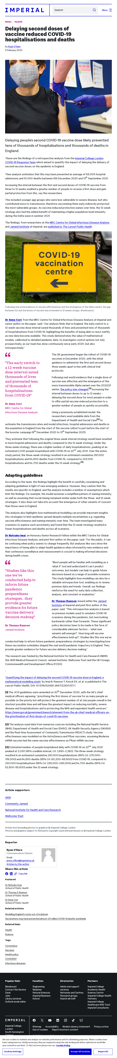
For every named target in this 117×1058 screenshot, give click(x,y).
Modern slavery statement (76, 1026)
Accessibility (51, 1026)
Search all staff (67, 998)
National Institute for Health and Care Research (33, 810)
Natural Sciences (41, 992)
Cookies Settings (12, 1051)
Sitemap (37, 1026)
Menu (105, 10)
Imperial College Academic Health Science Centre (96, 989)
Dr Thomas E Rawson (16, 892)
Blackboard (10, 986)
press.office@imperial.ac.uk (20, 860)
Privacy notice (101, 1026)
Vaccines (9, 950)
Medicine (37, 989)
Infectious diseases (15, 963)
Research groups (69, 995)
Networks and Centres (71, 992)
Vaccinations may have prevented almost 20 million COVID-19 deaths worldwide (45, 918)
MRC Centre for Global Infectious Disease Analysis (79, 222)
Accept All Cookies (80, 1051)
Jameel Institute (19, 226)
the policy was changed (74, 389)
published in (70, 226)
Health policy (11, 954)
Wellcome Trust (14, 816)
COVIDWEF (11, 958)
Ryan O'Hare (14, 46)
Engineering (38, 986)
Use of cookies (40, 1029)
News (8, 21)
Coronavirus (11, 945)
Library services (13, 998)
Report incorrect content (65, 1029)
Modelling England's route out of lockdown (26, 914)
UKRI (8, 797)
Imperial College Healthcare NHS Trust (99, 1003)
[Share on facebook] (6, 873)
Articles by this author (18, 864)
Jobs (7, 995)
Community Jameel (16, 803)
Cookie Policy (63, 1045)
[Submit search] (94, 10)
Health (18, 21)
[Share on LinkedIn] (11, 873)
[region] (58, 1046)
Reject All (103, 1051)
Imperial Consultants (98, 1007)
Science (9, 934)
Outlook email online (15, 1001)
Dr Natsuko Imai (13, 885)
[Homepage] (27, 10)
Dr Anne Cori (11, 899)
